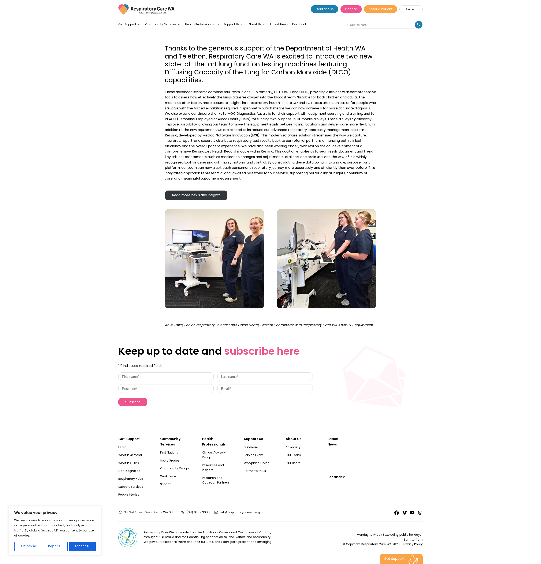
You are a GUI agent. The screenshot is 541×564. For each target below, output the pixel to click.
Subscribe (132, 402)
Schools (166, 484)
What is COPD (128, 463)
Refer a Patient (381, 9)
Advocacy (293, 447)
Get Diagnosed (129, 471)
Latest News (279, 24)
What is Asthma (130, 455)
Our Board (293, 463)
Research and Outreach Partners (216, 480)
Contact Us (325, 9)
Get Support (127, 24)
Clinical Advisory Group (214, 455)
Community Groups (175, 468)
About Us (254, 24)
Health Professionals (200, 24)
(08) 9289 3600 (198, 512)
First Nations (169, 453)
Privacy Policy (413, 544)
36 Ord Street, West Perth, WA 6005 (150, 512)
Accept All (82, 546)
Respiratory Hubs (130, 479)
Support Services (130, 487)
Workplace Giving (256, 463)
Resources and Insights (213, 468)
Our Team (293, 455)
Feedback (299, 24)
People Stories (128, 495)
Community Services (160, 24)
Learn (122, 447)
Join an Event (254, 455)
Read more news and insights (196, 195)
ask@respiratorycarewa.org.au (242, 512)
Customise (27, 546)
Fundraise (251, 447)
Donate (351, 9)
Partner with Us (255, 471)
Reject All (55, 546)
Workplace (168, 476)
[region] (54, 531)
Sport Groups (169, 461)
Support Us (231, 24)
